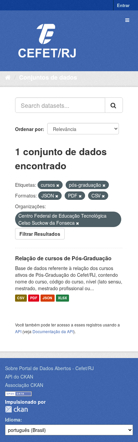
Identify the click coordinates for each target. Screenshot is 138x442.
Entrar (123, 5)
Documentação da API (52, 331)
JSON (47, 298)
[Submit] (114, 105)
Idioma (12, 419)
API (18, 331)
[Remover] (57, 185)
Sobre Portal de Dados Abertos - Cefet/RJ (49, 368)
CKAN (16, 409)
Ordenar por (29, 129)
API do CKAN (19, 376)
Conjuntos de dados (48, 77)
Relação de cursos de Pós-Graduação (63, 258)
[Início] (8, 77)
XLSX (62, 298)
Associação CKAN (24, 385)
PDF (33, 298)
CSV (20, 298)
